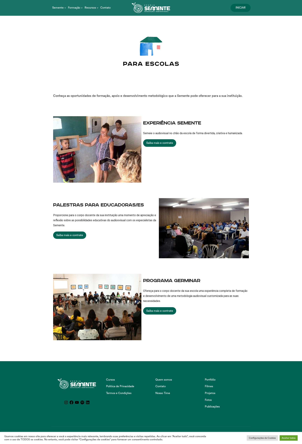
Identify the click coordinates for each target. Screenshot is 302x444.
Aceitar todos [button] (289, 438)
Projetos (210, 393)
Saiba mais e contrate (159, 143)
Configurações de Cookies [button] (262, 438)
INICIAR (241, 7)
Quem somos (163, 379)
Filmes (209, 386)
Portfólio (210, 379)
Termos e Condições (118, 393)
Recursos (90, 7)
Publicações (212, 406)
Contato (105, 7)
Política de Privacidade (120, 386)
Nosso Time (162, 393)
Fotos (208, 400)
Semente (58, 7)
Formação (74, 7)
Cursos (110, 379)
